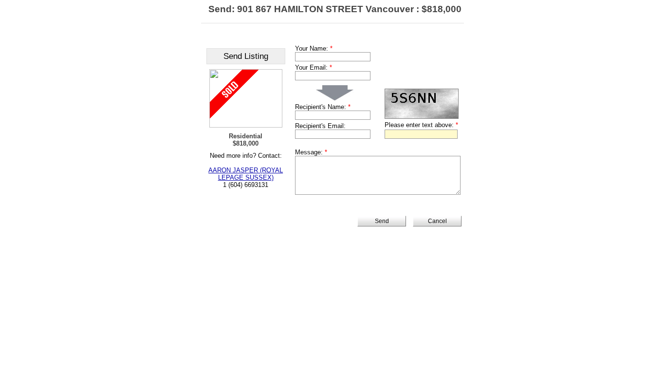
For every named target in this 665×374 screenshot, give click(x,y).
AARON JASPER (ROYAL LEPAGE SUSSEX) (245, 174)
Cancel (437, 221)
